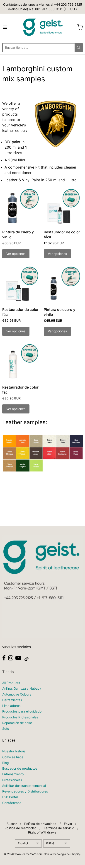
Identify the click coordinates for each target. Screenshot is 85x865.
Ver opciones (15, 254)
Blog (5, 763)
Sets (5, 728)
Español (23, 843)
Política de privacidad (40, 824)
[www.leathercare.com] (42, 27)
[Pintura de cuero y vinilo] (21, 206)
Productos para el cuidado (21, 711)
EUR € (50, 843)
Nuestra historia (14, 751)
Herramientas (12, 700)
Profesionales (12, 780)
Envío (68, 824)
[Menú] (10, 27)
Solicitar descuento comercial (24, 786)
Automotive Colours (16, 694)
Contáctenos (11, 803)
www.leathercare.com (28, 854)
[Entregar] (79, 47)
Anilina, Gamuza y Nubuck (21, 688)
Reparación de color (17, 723)
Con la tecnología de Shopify (62, 854)
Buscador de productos (19, 768)
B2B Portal (10, 797)
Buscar (12, 824)
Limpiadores (11, 706)
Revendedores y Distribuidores (25, 791)
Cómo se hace (12, 757)
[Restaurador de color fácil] (63, 206)
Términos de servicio (59, 828)
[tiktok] (26, 659)
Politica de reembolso (20, 828)
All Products (11, 683)
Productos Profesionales (20, 717)
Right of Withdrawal (42, 832)
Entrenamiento (13, 774)
